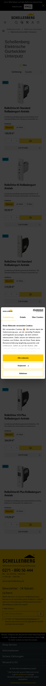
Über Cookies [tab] (37, 317)
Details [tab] (23, 317)
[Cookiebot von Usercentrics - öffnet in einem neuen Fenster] (33, 310)
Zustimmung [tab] (8, 317)
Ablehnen (23, 373)
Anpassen (22, 366)
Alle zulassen (23, 358)
